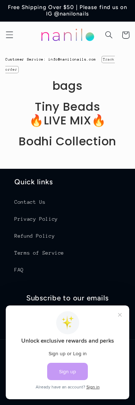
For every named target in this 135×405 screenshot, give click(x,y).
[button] (9, 35)
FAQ (19, 270)
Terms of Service (39, 253)
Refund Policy (34, 236)
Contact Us (29, 202)
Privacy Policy (36, 219)
